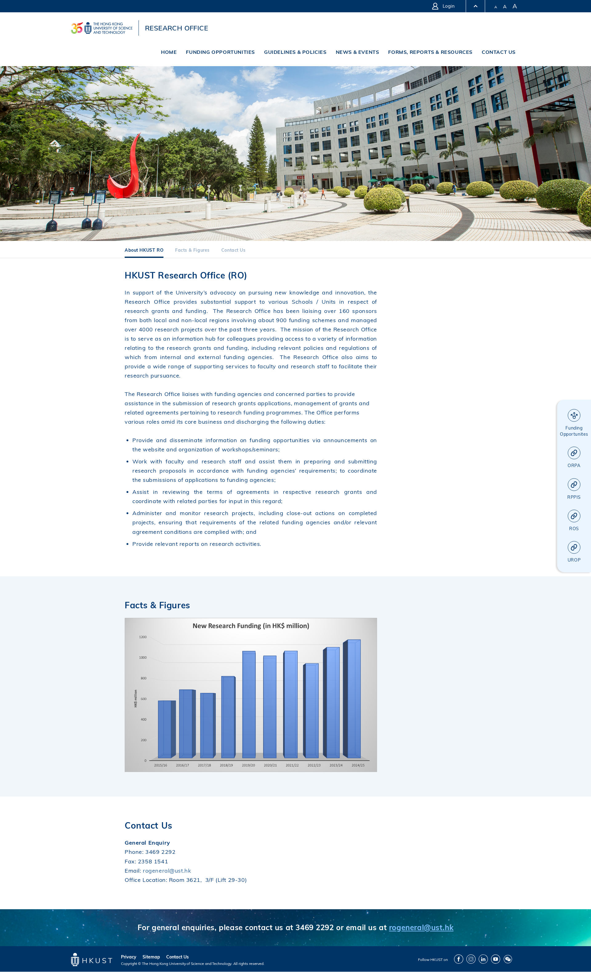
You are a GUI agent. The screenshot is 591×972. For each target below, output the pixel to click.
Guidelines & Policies (295, 52)
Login (449, 6)
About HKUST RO (144, 250)
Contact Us (499, 52)
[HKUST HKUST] (101, 28)
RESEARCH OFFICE (176, 28)
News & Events (357, 52)
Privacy (128, 957)
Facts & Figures (192, 250)
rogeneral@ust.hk (167, 870)
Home (169, 52)
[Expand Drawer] (475, 6)
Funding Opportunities (220, 52)
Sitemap (151, 957)
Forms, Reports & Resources (430, 52)
